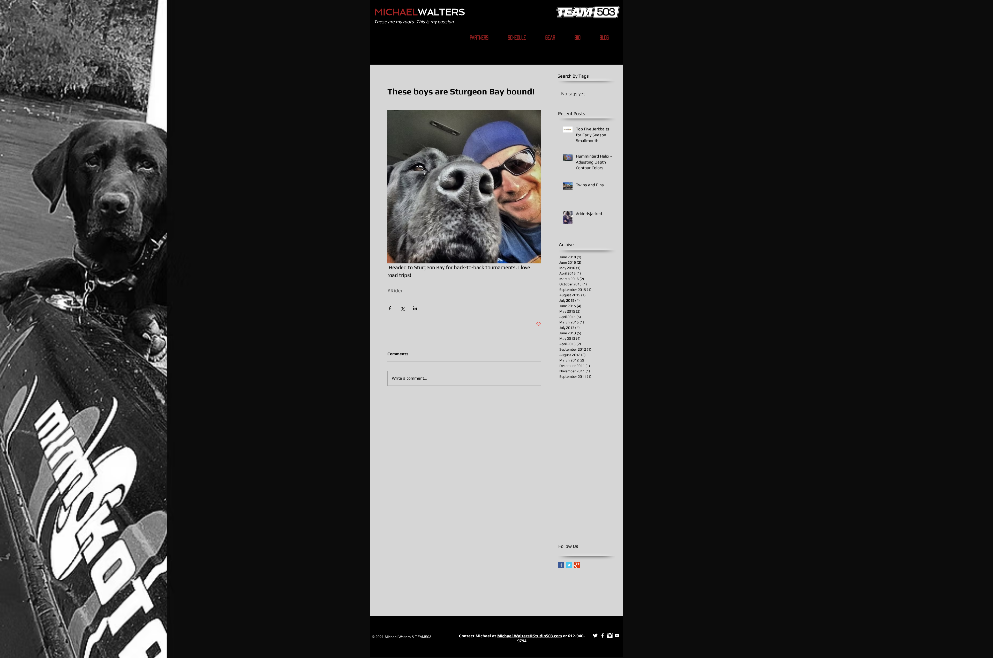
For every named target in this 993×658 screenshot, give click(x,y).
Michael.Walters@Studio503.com (529, 635)
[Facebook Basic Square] (561, 565)
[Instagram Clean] (610, 635)
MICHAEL (396, 12)
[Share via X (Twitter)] (402, 308)
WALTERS (441, 12)
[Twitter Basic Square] (569, 565)
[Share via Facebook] (389, 308)
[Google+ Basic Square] (577, 565)
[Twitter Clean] (595, 635)
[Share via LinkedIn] (415, 308)
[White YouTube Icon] (617, 635)
